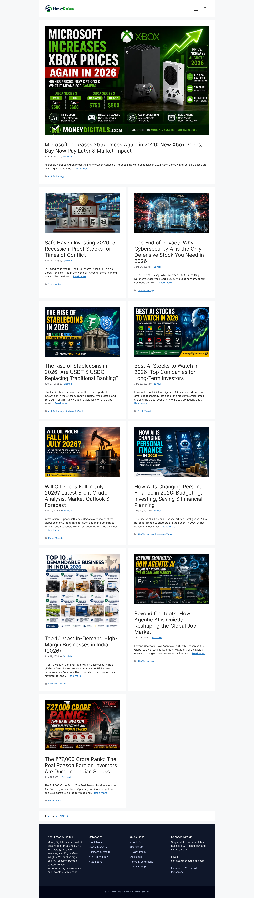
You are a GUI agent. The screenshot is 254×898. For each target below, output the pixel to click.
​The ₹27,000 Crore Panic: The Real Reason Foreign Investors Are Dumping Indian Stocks (81, 765)
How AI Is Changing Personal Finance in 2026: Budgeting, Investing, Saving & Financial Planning (169, 495)
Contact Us (136, 846)
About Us (135, 842)
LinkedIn (194, 868)
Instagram (177, 872)
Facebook (177, 868)
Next (64, 815)
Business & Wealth (74, 411)
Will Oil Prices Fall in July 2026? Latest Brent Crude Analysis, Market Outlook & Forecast (77, 495)
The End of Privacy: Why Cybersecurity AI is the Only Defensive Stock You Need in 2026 (169, 251)
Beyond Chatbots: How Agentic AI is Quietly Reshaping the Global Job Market (165, 622)
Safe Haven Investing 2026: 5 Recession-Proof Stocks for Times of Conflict (80, 248)
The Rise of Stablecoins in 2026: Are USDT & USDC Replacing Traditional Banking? (81, 372)
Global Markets (55, 538)
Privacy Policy (138, 851)
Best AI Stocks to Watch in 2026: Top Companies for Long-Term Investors (166, 372)
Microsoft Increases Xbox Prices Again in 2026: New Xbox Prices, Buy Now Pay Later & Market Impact (123, 147)
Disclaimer (136, 856)
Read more (82, 168)
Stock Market (54, 284)
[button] (205, 8)
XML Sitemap (138, 866)
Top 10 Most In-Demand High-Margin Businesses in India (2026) (81, 644)
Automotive (95, 861)
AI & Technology (56, 176)
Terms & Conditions (141, 861)
